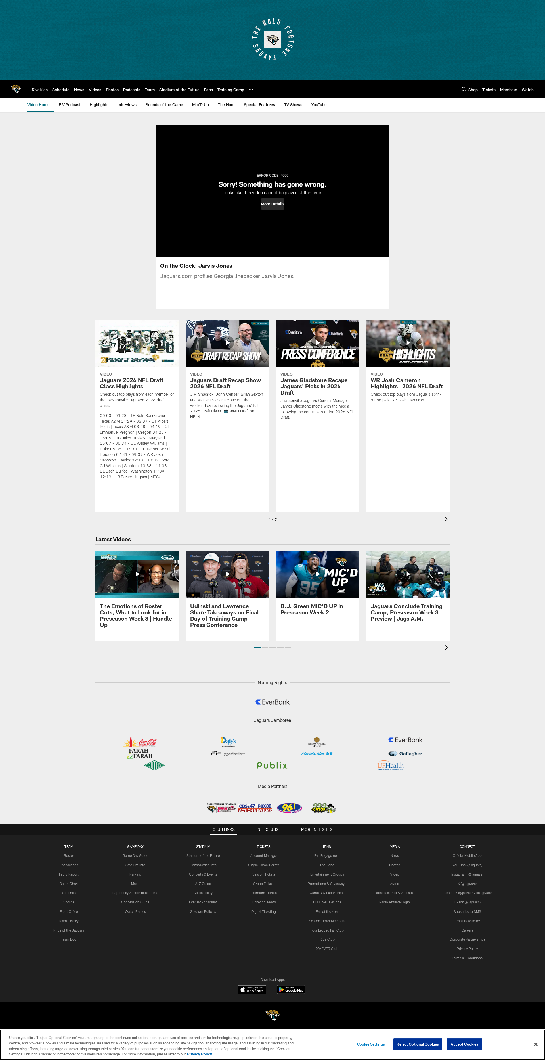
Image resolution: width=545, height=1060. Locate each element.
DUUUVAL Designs (327, 902)
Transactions (68, 865)
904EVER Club (327, 949)
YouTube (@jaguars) (467, 865)
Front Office (69, 911)
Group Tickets (263, 884)
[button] (272, 204)
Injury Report (69, 874)
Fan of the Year (327, 911)
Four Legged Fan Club (327, 930)
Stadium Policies (203, 911)
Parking (135, 874)
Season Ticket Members (327, 921)
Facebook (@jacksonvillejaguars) (467, 893)
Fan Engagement (327, 855)
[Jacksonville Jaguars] (272, 1016)
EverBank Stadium (203, 902)
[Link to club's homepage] (16, 89)
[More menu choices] (251, 89)
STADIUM (203, 846)
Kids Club (327, 939)
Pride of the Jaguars (68, 930)
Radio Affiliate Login (394, 902)
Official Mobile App (467, 855)
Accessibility (203, 893)
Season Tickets (263, 874)
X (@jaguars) (467, 884)
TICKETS (264, 846)
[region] (272, 1044)
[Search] (464, 89)
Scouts (68, 902)
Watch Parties (135, 911)
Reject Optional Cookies (418, 1044)
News (395, 855)
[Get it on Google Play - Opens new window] (291, 992)
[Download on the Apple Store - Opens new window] (252, 990)
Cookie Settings (371, 1044)
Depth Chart (69, 884)
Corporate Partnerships (467, 939)
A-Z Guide (203, 884)
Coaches (69, 893)
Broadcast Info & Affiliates (394, 893)
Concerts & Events (203, 874)
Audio (394, 884)
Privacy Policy (467, 949)
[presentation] (447, 520)
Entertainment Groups (327, 874)
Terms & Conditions (467, 958)
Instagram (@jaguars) (467, 874)
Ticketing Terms (264, 902)
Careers (467, 930)
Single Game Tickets (263, 865)
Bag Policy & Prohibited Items (135, 893)
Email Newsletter (467, 921)
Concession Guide (135, 902)
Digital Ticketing (263, 911)
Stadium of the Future (203, 855)
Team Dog (68, 939)
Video (394, 874)
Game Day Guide (135, 855)
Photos (394, 865)
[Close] (536, 1044)
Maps (135, 884)
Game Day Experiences (327, 893)
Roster (69, 855)
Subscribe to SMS (467, 911)
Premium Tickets (264, 893)
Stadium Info (135, 865)
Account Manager (263, 855)
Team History (69, 921)
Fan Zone (327, 865)
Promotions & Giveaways (327, 884)
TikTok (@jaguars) (467, 902)
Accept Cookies (464, 1044)
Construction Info (203, 865)
